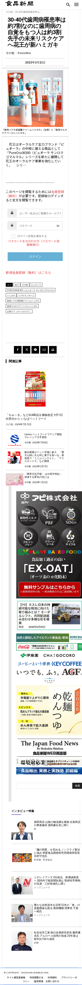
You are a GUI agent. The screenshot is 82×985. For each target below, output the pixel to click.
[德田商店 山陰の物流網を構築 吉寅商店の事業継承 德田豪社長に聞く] (22, 830)
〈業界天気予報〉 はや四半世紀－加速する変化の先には (43, 475)
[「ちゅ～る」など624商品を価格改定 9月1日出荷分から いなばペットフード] (35, 389)
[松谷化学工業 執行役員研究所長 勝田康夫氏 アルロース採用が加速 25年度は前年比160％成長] (22, 940)
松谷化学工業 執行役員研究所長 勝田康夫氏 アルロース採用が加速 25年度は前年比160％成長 (57, 935)
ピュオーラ (36, 285)
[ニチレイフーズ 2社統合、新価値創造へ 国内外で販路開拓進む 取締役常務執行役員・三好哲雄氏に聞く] (22, 885)
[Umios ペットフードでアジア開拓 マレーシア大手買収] (14, 440)
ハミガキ (11, 295)
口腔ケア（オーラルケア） (19, 311)
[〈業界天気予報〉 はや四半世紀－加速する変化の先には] (14, 479)
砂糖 (36, 943)
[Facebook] (18, 350)
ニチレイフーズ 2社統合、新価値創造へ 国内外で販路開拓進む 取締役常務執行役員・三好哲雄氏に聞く (57, 880)
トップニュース (42, 887)
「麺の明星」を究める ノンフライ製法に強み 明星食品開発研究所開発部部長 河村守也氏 (57, 853)
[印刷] (53, 350)
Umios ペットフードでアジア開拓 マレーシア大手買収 (43, 436)
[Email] (44, 350)
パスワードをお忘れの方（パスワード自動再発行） (33, 243)
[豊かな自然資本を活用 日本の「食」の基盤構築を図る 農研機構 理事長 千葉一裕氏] (22, 913)
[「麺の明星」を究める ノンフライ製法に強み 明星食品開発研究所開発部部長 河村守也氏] (22, 857)
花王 (17, 285)
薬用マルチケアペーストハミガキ (22, 306)
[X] (26, 350)
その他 (9, 11)
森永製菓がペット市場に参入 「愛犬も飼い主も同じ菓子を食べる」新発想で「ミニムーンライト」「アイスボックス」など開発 (44, 456)
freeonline (24, 53)
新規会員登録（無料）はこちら (28, 272)
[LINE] (35, 350)
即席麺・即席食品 (43, 860)
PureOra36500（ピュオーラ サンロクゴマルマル (30, 290)
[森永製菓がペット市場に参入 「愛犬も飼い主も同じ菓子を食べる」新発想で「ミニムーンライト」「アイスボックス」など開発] (14, 457)
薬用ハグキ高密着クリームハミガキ (23, 300)
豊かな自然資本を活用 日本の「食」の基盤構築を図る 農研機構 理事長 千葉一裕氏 (57, 908)
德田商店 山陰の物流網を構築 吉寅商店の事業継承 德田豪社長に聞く (57, 823)
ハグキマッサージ (26, 295)
